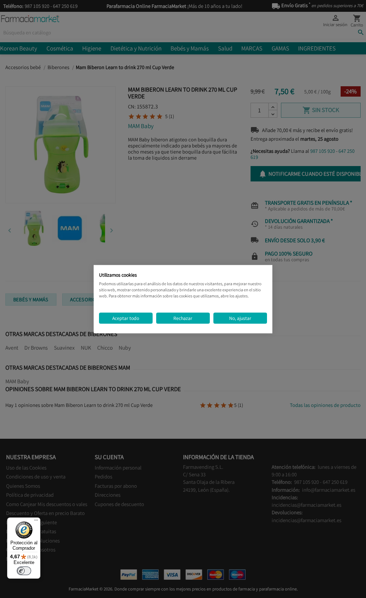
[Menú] (36, 521)
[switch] (24, 571)
